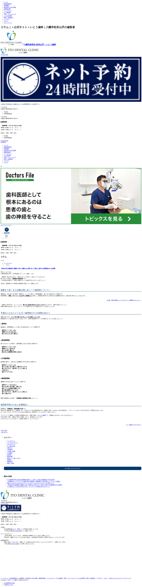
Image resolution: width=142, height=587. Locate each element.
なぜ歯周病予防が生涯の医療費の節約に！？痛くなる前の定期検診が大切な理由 (31, 479)
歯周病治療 (7, 9)
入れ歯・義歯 (11, 451)
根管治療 (9, 456)
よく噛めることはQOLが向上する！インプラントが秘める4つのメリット (28, 486)
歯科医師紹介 (8, 4)
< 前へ (2, 432)
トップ (6, 2)
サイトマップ (8, 22)
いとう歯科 (15, 410)
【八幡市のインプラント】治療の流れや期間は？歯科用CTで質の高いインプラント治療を (33, 481)
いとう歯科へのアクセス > (133, 424)
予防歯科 (9, 449)
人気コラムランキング (72, 468)
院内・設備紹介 (8, 17)
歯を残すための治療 (10, 7)
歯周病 (9, 460)
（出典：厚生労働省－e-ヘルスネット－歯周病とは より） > (123, 300)
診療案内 (6, 5)
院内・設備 (10, 463)
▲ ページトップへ (6, 225)
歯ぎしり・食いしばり (13, 458)
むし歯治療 (7, 12)
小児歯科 (9, 453)
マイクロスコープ (12, 442)
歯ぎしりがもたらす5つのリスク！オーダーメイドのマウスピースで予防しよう (30, 483)
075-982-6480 (4, 54)
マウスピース (11, 444)
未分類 (9, 454)
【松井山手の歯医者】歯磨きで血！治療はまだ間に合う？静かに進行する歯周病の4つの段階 (28, 268)
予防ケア (9, 448)
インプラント (8, 10)
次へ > (6, 432)
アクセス (6, 19)
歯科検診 (9, 461)
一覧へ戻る (4, 430)
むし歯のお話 (11, 446)
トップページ (8, 263)
